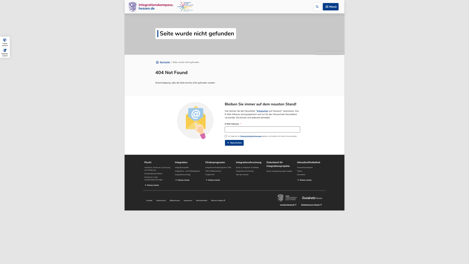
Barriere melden (217, 200)
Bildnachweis (175, 200)
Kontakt (149, 200)
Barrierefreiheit (201, 200)
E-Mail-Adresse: (232, 124)
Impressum (188, 200)
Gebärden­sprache (4, 55)
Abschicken (236, 142)
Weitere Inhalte (153, 185)
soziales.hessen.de (287, 205)
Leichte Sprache (5, 44)
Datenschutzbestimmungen (251, 136)
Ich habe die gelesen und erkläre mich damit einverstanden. (262, 136)
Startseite (165, 62)
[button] (317, 6)
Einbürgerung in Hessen (310, 205)
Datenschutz (161, 200)
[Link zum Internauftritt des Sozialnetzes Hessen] (313, 197)
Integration (262, 111)
